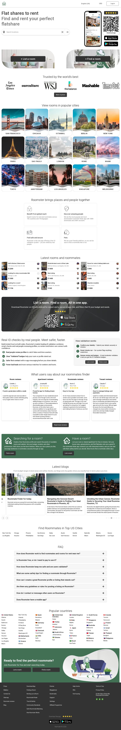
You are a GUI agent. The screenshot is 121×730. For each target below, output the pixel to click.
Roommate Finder (32, 697)
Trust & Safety (31, 701)
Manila (105, 640)
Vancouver (106, 620)
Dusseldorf (38, 628)
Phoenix (28, 533)
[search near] (4, 32)
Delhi (36, 638)
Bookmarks (53, 694)
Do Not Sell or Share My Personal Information (103, 694)
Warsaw (105, 625)
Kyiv (53, 640)
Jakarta (54, 629)
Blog (5, 705)
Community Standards (33, 705)
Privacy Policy (100, 690)
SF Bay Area (22, 625)
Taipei (88, 635)
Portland (21, 622)
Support (52, 697)
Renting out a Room (32, 694)
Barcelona (38, 617)
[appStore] (111, 38)
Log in (113, 3)
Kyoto (71, 630)
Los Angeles (6, 535)
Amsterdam (22, 638)
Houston (16, 535)
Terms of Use (100, 686)
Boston (110, 533)
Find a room (93, 59)
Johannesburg (56, 634)
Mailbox (6, 690)
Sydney (88, 630)
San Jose (52, 535)
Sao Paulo (72, 643)
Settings (52, 701)
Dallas (51, 533)
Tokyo (71, 633)
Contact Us (7, 694)
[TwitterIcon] (100, 699)
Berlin (37, 625)
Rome (71, 625)
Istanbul (54, 624)
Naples (71, 622)
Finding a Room (31, 690)
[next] (67, 32)
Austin (63, 533)
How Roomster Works (33, 712)
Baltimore (4, 622)
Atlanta (98, 533)
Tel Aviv (105, 630)
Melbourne (89, 627)
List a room (28, 59)
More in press (60, 95)
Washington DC (100, 535)
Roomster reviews (9, 701)
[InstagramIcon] (102, 699)
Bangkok (106, 635)
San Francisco (65, 535)
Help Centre (76, 686)
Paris (71, 638)
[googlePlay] (111, 44)
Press (5, 686)
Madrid (37, 620)
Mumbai (37, 641)
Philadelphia (29, 535)
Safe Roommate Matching (35, 709)
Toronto (105, 617)
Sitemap (6, 697)
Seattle (75, 533)
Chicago (16, 533)
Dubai (54, 619)
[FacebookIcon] (97, 699)
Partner (52, 686)
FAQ (74, 690)
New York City (6, 533)
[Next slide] (7, 518)
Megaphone (53, 690)
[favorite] (38, 268)
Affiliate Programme (56, 705)
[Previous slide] (3, 518)
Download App (31, 686)
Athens (21, 643)
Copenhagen (39, 633)
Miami (86, 535)
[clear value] (62, 32)
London (71, 617)
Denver (75, 535)
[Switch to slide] (106, 518)
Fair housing (76, 694)
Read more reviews (60, 425)
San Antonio (41, 533)
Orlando (21, 617)
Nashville (87, 533)
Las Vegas (111, 535)
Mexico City (89, 640)
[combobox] (33, 32)
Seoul (88, 617)
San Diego (41, 535)
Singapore (89, 622)
